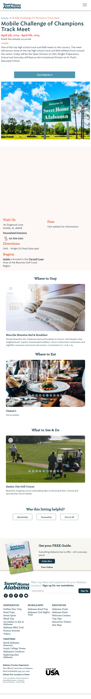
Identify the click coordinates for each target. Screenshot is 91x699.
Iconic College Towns (14, 648)
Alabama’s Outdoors (14, 651)
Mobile (6, 259)
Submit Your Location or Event (16, 674)
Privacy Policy (20, 682)
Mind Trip (8, 618)
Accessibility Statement (10, 680)
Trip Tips (57, 618)
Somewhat (46, 517)
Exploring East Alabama (11, 655)
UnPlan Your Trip (12, 609)
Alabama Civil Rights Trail (39, 613)
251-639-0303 (16, 237)
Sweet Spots (9, 615)
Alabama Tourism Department (16, 665)
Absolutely (22, 517)
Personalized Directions (15, 233)
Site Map (56, 625)
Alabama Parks (60, 612)
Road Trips (9, 612)
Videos (7, 634)
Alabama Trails (60, 609)
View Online (47, 567)
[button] (7, 307)
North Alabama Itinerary (11, 643)
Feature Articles (11, 630)
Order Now (47, 561)
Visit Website (44, 74)
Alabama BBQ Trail (13, 627)
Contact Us (21, 680)
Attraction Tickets (61, 622)
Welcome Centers (61, 615)
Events (4, 17)
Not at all (69, 517)
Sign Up (84, 590)
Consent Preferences (9, 682)
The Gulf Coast (36, 259)
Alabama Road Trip (38, 609)
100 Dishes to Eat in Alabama (13, 623)
